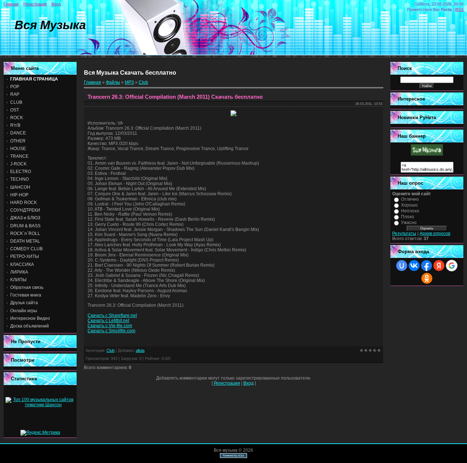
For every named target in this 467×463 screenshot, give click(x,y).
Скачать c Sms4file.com (111, 330)
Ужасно (409, 222)
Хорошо (409, 205)
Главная (11, 4)
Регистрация (35, 4)
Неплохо (410, 210)
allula (140, 350)
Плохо (407, 216)
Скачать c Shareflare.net (112, 315)
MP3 (129, 82)
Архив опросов (435, 233)
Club (143, 82)
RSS (459, 9)
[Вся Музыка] (427, 154)
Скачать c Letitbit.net (108, 320)
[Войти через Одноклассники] (426, 278)
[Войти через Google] (452, 265)
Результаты (404, 233)
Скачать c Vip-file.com (110, 325)
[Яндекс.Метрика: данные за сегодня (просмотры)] (40, 433)
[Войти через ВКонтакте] (414, 265)
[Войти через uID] (401, 265)
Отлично (410, 199)
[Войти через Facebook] (426, 265)
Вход (56, 4)
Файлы (113, 82)
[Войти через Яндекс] (438, 265)
